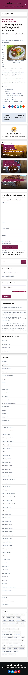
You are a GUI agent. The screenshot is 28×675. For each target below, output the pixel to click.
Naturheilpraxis (5, 566)
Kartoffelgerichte (6, 420)
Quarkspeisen (5, 576)
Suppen (9, 648)
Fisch (13, 617)
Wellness (16, 651)
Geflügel (4, 620)
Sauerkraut (4, 580)
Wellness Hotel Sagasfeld (8, 601)
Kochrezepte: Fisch (6, 462)
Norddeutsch (5, 640)
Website (4, 235)
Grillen (23, 620)
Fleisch (18, 617)
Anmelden (4, 340)
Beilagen (4, 379)
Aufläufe (4, 614)
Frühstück (4, 386)
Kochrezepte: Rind (6, 521)
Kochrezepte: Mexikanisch (8, 493)
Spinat (3, 648)
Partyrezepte (16, 164)
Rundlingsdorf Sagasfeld (8, 276)
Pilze (3, 642)
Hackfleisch (4, 623)
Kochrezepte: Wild (6, 552)
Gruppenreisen (5, 389)
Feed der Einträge (6, 344)
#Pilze (23, 33)
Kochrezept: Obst (6, 434)
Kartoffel (4, 410)
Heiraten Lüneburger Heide (8, 403)
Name (3, 222)
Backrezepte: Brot (6, 368)
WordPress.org (5, 351)
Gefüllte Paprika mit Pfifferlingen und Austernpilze (12, 27)
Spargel (23, 645)
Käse (23, 637)
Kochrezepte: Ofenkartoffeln (9, 503)
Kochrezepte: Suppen (9, 151)
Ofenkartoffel (13, 640)
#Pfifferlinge (18, 33)
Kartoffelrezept (14, 628)
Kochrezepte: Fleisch (9, 146)
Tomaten (15, 648)
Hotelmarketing (5, 406)
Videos (3, 594)
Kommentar (5, 202)
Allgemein (4, 361)
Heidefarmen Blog (13, 3)
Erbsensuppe (6, 154)
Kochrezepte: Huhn (6, 483)
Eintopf (3, 382)
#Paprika (13, 33)
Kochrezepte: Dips (6, 451)
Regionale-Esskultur (17, 642)
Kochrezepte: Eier (6, 455)
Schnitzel (17, 645)
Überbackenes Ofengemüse (8, 587)
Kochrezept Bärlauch (7, 431)
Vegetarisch (21, 648)
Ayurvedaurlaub (6, 365)
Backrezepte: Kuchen (7, 372)
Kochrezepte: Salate (7, 524)
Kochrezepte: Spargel (7, 542)
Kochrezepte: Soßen (7, 538)
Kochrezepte (17, 634)
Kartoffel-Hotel (15, 134)
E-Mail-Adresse (6, 228)
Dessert (22, 614)
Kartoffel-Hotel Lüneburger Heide (10, 272)
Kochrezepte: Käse (6, 486)
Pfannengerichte (6, 573)
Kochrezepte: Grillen (7, 476)
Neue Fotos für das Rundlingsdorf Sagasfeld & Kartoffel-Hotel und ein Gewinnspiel (14, 319)
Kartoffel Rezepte (6, 631)
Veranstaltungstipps (7, 590)
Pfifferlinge (20, 640)
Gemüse (18, 620)
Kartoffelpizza (5, 424)
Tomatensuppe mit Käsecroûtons (12, 169)
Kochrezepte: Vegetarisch (8, 21)
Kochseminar (5, 556)
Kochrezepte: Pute (6, 514)
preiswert (9, 642)
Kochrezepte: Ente (6, 458)
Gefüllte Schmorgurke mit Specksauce (8, 117)
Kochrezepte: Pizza (6, 510)
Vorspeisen (6, 166)
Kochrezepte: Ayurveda (7, 441)
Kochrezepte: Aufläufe (7, 438)
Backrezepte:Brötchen (7, 375)
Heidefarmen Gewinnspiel (8, 399)
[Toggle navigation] (1, 4)
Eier (3, 617)
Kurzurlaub (4, 562)
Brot (17, 614)
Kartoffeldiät (5, 417)
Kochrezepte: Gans (6, 469)
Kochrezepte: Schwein (7, 535)
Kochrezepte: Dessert (7, 448)
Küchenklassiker (19, 151)
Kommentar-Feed (6, 347)
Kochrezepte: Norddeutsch (10, 149)
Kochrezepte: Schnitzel (7, 531)
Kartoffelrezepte (16, 631)
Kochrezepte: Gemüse (7, 19)
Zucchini (13, 654)
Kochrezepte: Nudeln (7, 500)
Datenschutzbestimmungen (19, 291)
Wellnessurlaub (5, 604)
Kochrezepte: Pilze (6, 507)
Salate (3, 645)
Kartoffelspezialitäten (7, 427)
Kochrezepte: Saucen (7, 528)
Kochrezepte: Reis (6, 517)
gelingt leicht (11, 620)
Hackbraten (6, 184)
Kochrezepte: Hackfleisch (10, 181)
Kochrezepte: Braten (7, 445)
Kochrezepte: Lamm (7, 490)
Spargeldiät (4, 583)
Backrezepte (11, 614)
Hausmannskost (7, 179)
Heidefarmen (5, 396)
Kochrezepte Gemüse (7, 637)
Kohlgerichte (16, 637)
